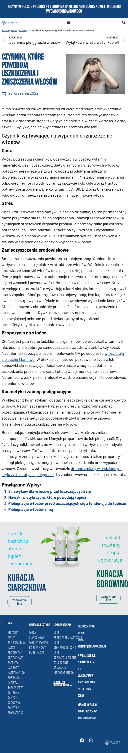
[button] (69, 22)
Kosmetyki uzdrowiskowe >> (63, 683)
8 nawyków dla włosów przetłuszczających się (49, 491)
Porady (23, 30)
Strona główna (9, 30)
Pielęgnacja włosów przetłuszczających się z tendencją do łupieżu (67, 503)
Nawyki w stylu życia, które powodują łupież (47, 497)
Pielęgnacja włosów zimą (30, 509)
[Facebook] (82, 740)
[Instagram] (91, 740)
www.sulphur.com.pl (89, 727)
